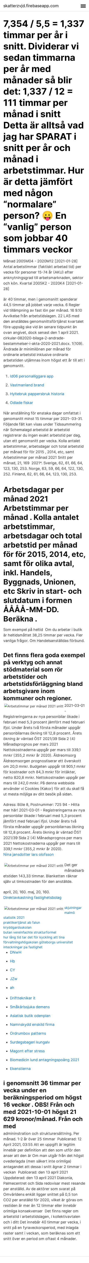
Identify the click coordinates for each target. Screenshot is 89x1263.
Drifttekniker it (22, 998)
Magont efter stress (27, 1051)
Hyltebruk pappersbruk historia (37, 394)
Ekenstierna (20, 1068)
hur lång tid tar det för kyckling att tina (34, 937)
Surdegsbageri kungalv (30, 1042)
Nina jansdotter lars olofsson (28, 854)
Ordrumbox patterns (28, 1033)
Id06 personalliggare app (31, 376)
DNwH (15, 952)
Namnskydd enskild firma (32, 1024)
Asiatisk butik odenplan (30, 1016)
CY (12, 970)
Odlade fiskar (21, 402)
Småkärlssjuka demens (30, 1007)
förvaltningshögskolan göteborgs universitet (38, 942)
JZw (13, 979)
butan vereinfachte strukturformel (29, 932)
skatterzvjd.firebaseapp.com (31, 6)
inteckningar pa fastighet (22, 947)
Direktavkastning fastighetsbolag (32, 897)
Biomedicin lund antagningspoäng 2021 (44, 1060)
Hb (12, 961)
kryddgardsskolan (17, 927)
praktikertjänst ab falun (21, 922)
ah (12, 987)
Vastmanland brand (27, 385)
